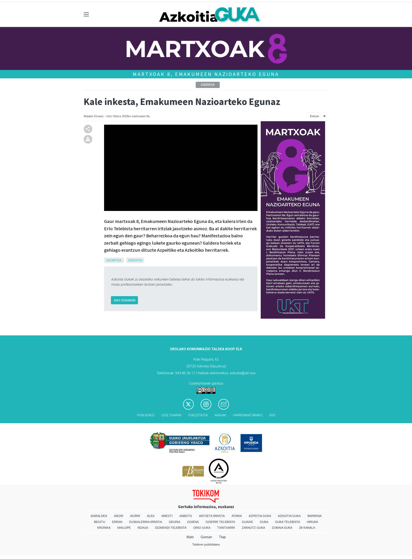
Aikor (118, 516)
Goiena (193, 522)
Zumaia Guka (282, 527)
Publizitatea (198, 415)
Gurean (206, 537)
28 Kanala (307, 527)
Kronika (104, 527)
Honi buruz (145, 415)
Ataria (237, 516)
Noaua (143, 527)
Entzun (314, 116)
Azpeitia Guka (260, 516)
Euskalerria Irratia (145, 522)
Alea (150, 516)
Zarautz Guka (253, 527)
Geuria (174, 522)
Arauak (220, 415)
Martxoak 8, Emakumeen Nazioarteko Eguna (206, 74)
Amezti (167, 516)
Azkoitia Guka (289, 516)
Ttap (222, 537)
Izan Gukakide (124, 300)
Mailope (124, 527)
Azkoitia (135, 260)
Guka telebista (287, 522)
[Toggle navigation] (86, 14)
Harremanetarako (248, 415)
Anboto (185, 516)
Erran (117, 522)
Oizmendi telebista (170, 527)
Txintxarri (226, 527)
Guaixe (247, 522)
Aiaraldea (99, 516)
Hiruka (312, 522)
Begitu (99, 522)
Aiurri (135, 516)
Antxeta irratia (212, 516)
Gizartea (113, 260)
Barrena (314, 516)
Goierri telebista (220, 522)
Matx (190, 537)
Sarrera (208, 85)
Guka (264, 522)
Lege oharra (171, 415)
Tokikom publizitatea (206, 544)
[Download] (88, 139)
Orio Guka (201, 527)
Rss (272, 415)
